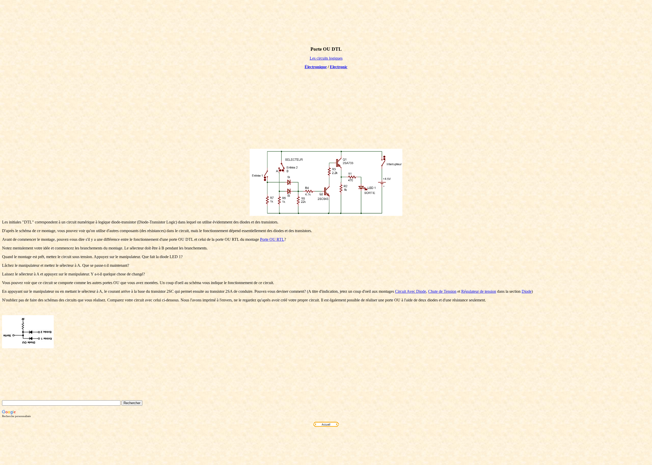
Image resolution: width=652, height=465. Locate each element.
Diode (527, 291)
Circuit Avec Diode (410, 291)
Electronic (338, 67)
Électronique (316, 67)
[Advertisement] (326, 109)
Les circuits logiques (326, 58)
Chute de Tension (442, 291)
